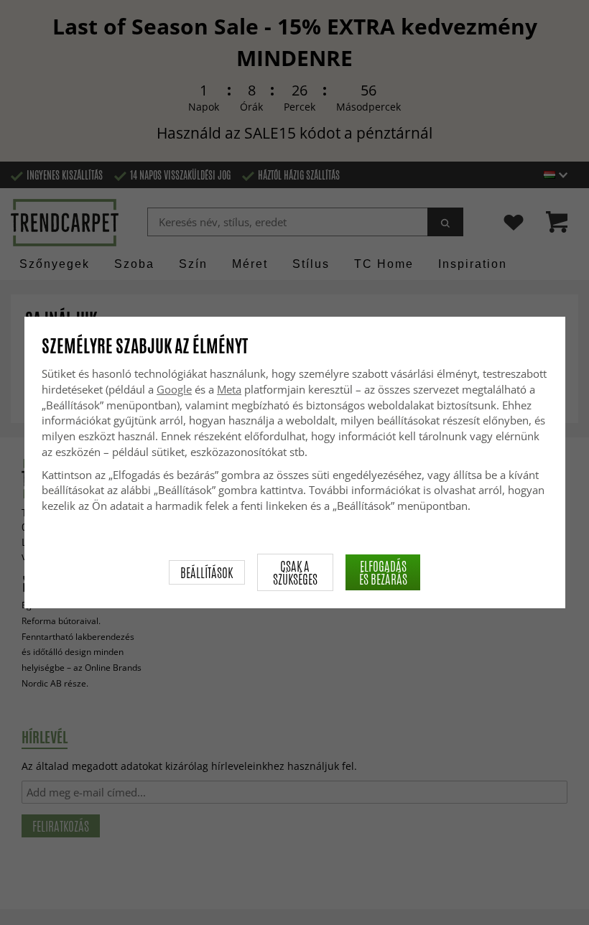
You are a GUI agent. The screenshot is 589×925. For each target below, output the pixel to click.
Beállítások (206, 572)
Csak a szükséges (295, 572)
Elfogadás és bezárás (383, 572)
